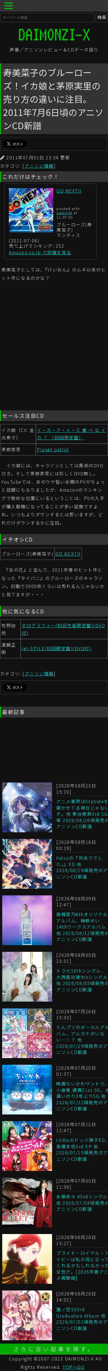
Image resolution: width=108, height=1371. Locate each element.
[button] (9, 6)
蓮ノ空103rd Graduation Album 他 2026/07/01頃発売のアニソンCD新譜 (82, 1318)
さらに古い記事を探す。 (54, 1349)
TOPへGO (73, 1367)
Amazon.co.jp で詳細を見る (40, 252)
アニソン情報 (39, 165)
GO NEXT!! (69, 190)
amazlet (64, 212)
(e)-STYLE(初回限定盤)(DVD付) (56, 648)
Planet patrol (53, 449)
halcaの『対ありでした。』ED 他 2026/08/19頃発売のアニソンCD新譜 (82, 867)
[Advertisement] (54, 347)
